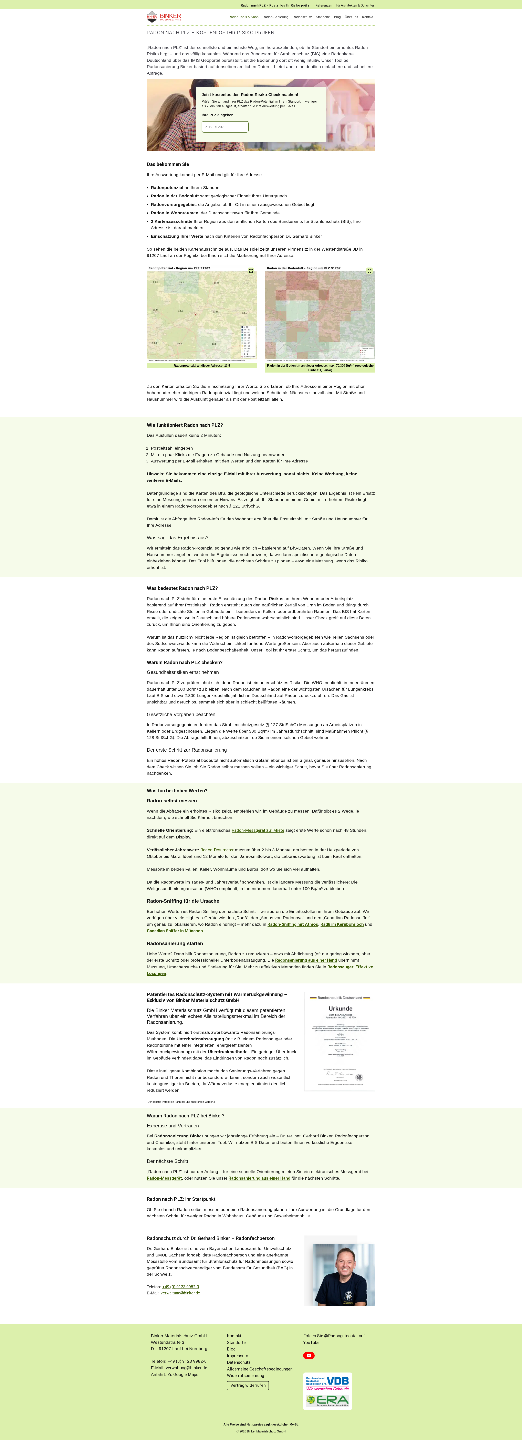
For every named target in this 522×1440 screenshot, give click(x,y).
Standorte (323, 17)
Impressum (237, 1355)
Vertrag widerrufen (248, 1385)
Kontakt (367, 17)
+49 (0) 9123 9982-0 (180, 1286)
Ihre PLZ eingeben (217, 115)
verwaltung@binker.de (180, 1293)
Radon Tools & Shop (244, 17)
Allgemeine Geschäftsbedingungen (260, 1369)
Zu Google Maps (182, 1374)
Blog (337, 17)
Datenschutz (239, 1362)
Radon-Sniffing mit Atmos (293, 924)
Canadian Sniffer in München (175, 930)
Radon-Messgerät (164, 1178)
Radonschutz (302, 17)
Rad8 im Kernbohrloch (342, 924)
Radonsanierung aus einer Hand (306, 960)
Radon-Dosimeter (217, 849)
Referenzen (323, 5)
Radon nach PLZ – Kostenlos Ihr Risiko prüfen (276, 5)
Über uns (351, 17)
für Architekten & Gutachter (355, 5)
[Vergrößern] (251, 271)
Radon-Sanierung (276, 17)
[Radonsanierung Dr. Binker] (165, 17)
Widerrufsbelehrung (245, 1375)
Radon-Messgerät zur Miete (258, 830)
